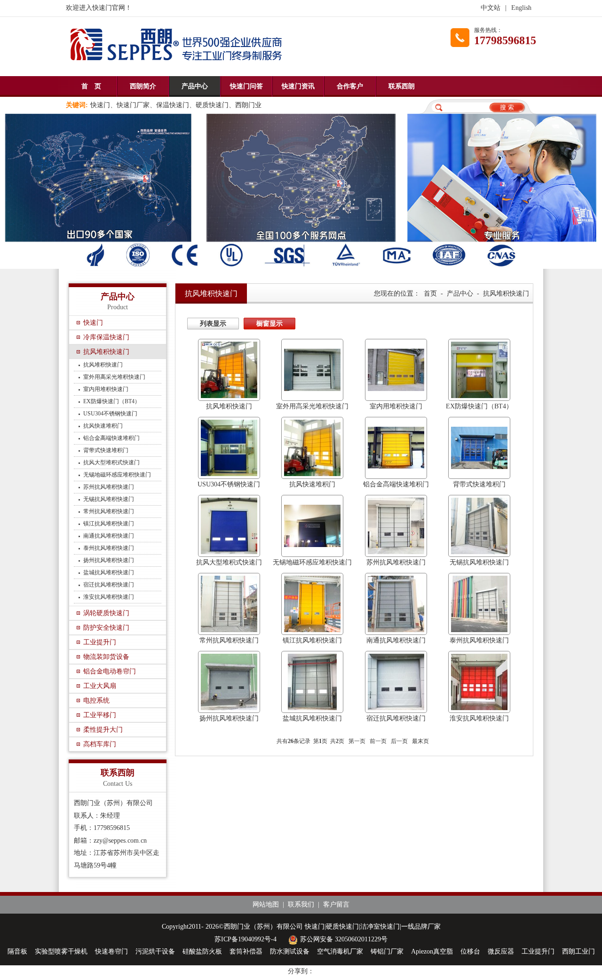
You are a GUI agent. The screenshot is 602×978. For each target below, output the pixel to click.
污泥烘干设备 (155, 951)
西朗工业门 (578, 951)
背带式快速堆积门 (105, 450)
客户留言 (336, 904)
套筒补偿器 (246, 951)
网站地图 (266, 904)
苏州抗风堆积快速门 (108, 487)
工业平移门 (99, 715)
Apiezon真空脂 (432, 951)
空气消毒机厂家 (340, 951)
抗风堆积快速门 (106, 351)
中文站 (490, 7)
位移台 (470, 951)
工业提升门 (99, 642)
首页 (430, 293)
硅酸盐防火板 (202, 951)
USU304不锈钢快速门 (110, 413)
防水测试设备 (289, 951)
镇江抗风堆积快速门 (108, 523)
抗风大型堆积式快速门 (111, 462)
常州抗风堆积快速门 (108, 511)
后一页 (399, 741)
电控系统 (96, 700)
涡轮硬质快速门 (106, 613)
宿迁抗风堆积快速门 (108, 584)
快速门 (93, 322)
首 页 (91, 86)
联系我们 (301, 904)
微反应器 (501, 951)
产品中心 (195, 86)
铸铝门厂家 (387, 951)
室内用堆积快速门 (105, 389)
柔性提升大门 (103, 729)
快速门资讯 (298, 86)
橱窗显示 (269, 323)
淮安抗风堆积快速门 (108, 597)
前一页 (378, 741)
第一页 (357, 741)
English (521, 7)
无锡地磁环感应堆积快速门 (117, 474)
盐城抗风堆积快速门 (108, 572)
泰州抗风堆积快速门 (108, 548)
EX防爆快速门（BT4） (111, 401)
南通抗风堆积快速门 (108, 535)
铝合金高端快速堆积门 (111, 438)
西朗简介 (143, 86)
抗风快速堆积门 (103, 425)
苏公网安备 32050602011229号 (344, 939)
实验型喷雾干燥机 (61, 951)
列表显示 (213, 323)
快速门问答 (246, 86)
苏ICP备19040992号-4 (245, 939)
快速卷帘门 (111, 951)
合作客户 (350, 86)
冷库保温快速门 (106, 337)
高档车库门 (99, 744)
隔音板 (17, 951)
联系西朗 (401, 86)
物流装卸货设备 (106, 656)
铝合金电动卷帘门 (109, 671)
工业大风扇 (99, 685)
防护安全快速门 (106, 627)
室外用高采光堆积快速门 (114, 377)
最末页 (420, 741)
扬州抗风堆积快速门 (108, 560)
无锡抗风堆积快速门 (108, 499)
